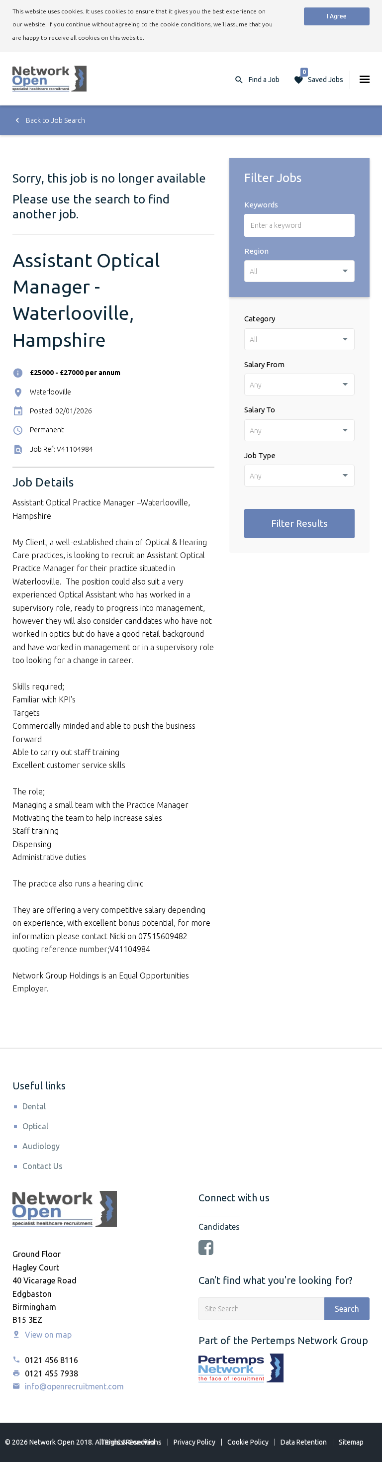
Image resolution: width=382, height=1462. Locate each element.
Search (347, 1308)
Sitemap (351, 1442)
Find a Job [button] (264, 80)
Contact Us (42, 1166)
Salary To (259, 409)
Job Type (260, 455)
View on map (47, 1334)
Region (256, 251)
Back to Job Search (54, 120)
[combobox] (299, 271)
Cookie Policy (248, 1442)
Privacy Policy (194, 1442)
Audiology (41, 1146)
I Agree (337, 16)
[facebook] (205, 1249)
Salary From (264, 364)
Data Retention (304, 1442)
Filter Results (299, 523)
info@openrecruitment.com (73, 1386)
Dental (34, 1106)
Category (259, 318)
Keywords (261, 204)
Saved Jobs (322, 77)
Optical (35, 1126)
